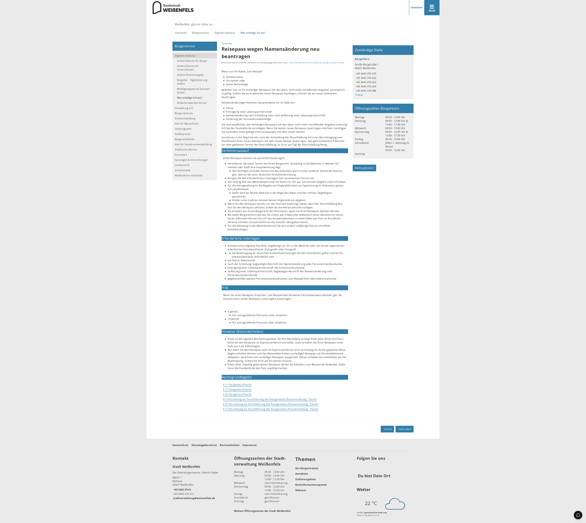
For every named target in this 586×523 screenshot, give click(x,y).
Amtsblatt (301, 473)
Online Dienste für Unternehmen (188, 67)
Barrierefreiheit (230, 445)
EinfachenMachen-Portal (191, 103)
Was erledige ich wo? (253, 32)
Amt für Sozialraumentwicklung (193, 144)
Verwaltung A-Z (184, 108)
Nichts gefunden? (364, 168)
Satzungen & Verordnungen (191, 160)
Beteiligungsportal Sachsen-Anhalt (193, 90)
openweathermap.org (375, 512)
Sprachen (416, 7)
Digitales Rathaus (224, 32)
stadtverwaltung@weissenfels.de (193, 498)
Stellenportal (182, 134)
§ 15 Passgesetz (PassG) (237, 389)
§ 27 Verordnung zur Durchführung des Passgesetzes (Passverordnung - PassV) (270, 404)
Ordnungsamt (183, 128)
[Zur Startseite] (218, 7)
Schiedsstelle (182, 170)
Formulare (181, 154)
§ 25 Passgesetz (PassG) (237, 394)
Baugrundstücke (184, 139)
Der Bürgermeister (306, 468)
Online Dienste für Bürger (192, 60)
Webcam (300, 490)
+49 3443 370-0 (181, 489)
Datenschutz (180, 445)
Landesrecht (182, 165)
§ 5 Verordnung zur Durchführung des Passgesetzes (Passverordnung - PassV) (270, 399)
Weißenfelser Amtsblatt (189, 175)
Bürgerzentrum (184, 113)
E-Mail (359, 95)
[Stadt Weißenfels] (200, 482)
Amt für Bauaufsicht (187, 123)
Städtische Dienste (186, 149)
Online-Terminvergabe (190, 75)
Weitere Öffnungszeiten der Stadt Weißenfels (262, 511)
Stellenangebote (305, 479)
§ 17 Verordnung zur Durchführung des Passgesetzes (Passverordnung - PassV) (270, 409)
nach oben (405, 429)
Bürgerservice (200, 32)
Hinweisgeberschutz (204, 445)
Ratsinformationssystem (311, 484)
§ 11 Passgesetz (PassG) (237, 384)
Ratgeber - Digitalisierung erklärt (192, 81)
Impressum (249, 445)
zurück (388, 429)
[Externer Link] (359, 465)
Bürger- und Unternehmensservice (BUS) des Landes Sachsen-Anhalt (313, 62)
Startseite (181, 32)
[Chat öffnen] (578, 515)
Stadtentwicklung (185, 118)
